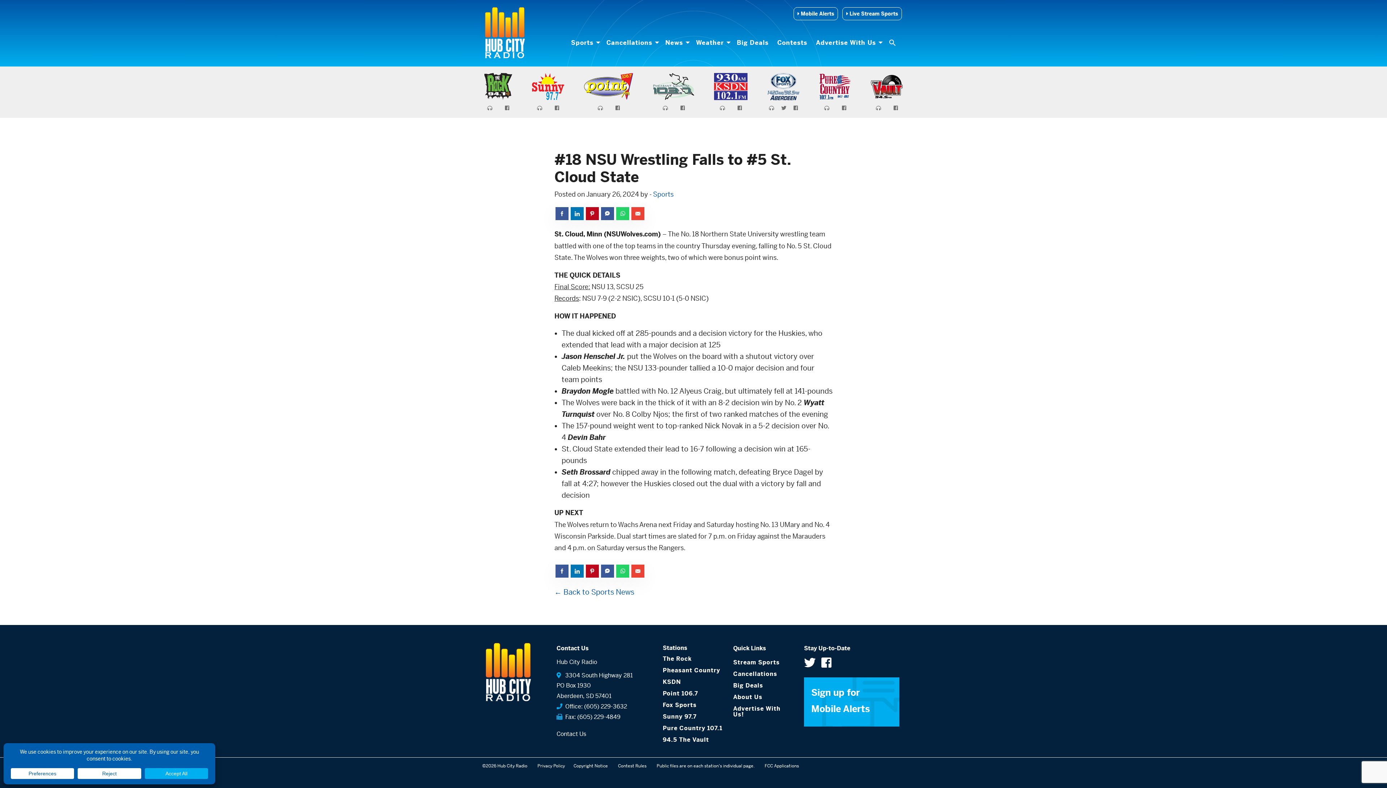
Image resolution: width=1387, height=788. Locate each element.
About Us (747, 697)
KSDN (672, 682)
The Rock (677, 659)
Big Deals (753, 43)
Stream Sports (756, 662)
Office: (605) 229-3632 (594, 706)
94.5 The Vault (686, 740)
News (674, 43)
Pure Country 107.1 (692, 728)
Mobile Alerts (816, 13)
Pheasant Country (691, 670)
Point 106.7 (680, 693)
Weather (710, 43)
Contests (792, 43)
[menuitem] (584, 42)
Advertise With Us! (757, 711)
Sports (582, 43)
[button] (893, 42)
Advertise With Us (846, 43)
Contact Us (571, 734)
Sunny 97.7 (680, 716)
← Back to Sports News (594, 592)
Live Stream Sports (873, 13)
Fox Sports (680, 705)
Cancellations (629, 43)
